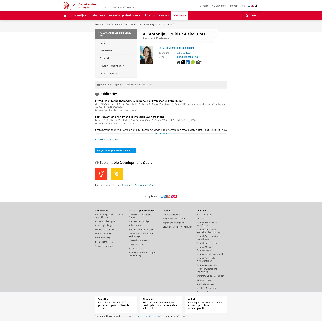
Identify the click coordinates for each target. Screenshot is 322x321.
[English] (252, 6)
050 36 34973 (184, 52)
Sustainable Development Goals (135, 84)
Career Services (136, 244)
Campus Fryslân (204, 280)
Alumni (166, 210)
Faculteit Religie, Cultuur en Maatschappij (209, 237)
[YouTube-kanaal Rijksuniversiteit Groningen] (175, 196)
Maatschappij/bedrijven (141, 210)
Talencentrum (135, 225)
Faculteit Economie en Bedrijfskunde (206, 224)
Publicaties (106, 84)
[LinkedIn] (188, 62)
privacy (137, 316)
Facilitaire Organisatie (206, 288)
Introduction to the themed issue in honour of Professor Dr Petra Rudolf (139, 100)
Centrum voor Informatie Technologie (141, 235)
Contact (204, 5)
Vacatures (201, 218)
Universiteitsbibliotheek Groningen (140, 216)
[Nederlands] (249, 6)
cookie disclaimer (154, 316)
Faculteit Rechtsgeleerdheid (209, 254)
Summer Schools (103, 233)
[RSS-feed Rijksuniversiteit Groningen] (168, 196)
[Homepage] (179, 62)
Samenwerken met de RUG (141, 229)
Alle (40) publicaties (108, 139)
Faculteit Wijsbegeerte (206, 265)
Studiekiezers (102, 210)
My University (219, 5)
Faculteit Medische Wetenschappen (205, 248)
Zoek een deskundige (139, 221)
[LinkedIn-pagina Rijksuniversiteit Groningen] (165, 196)
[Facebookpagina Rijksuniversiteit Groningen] (162, 196)
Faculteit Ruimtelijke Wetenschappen (205, 259)
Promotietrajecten (104, 241)
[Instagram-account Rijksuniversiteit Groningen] (172, 196)
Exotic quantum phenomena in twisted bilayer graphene (129, 116)
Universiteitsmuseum (139, 240)
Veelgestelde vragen (104, 246)
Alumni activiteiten (171, 214)
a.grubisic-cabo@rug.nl (189, 56)
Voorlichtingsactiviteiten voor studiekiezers (109, 216)
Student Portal (237, 5)
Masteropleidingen (104, 225)
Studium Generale (137, 248)
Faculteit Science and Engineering (176, 47)
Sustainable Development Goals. (139, 185)
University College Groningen (210, 275)
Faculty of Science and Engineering (206, 270)
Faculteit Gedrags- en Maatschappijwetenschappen (210, 231)
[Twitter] (183, 62)
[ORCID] (193, 62)
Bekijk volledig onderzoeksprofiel (113, 150)
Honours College (103, 237)
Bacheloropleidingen (105, 221)
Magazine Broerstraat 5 (174, 218)
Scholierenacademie (104, 229)
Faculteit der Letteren (206, 243)
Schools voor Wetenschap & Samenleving (142, 254)
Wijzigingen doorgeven (173, 222)
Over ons (99, 24)
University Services (205, 284)
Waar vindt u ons (133, 24)
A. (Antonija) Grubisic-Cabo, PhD (159, 24)
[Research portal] (199, 62)
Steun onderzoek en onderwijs (177, 226)
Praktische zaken (115, 24)
